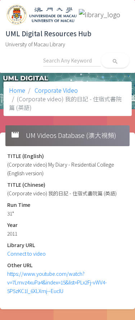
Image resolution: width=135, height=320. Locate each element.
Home (17, 90)
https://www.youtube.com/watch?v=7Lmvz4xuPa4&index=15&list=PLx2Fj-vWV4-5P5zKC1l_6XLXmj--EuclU (57, 282)
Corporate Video (55, 90)
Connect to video (26, 253)
